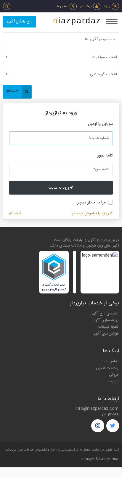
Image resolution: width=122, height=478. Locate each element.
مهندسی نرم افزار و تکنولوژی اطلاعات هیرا (44, 449)
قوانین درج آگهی (105, 334)
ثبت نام (86, 6)
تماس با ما (110, 361)
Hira (115, 459)
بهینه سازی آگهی (105, 320)
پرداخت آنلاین (107, 368)
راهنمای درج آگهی (104, 314)
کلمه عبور (105, 155)
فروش (113, 375)
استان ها (62, 6)
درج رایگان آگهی (19, 22)
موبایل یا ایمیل (100, 123)
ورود (107, 6)
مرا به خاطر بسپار (91, 202)
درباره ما (112, 381)
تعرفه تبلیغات (108, 327)
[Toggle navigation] (111, 21)
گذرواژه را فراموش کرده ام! (92, 213)
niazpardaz (77, 20)
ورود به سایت (58, 188)
